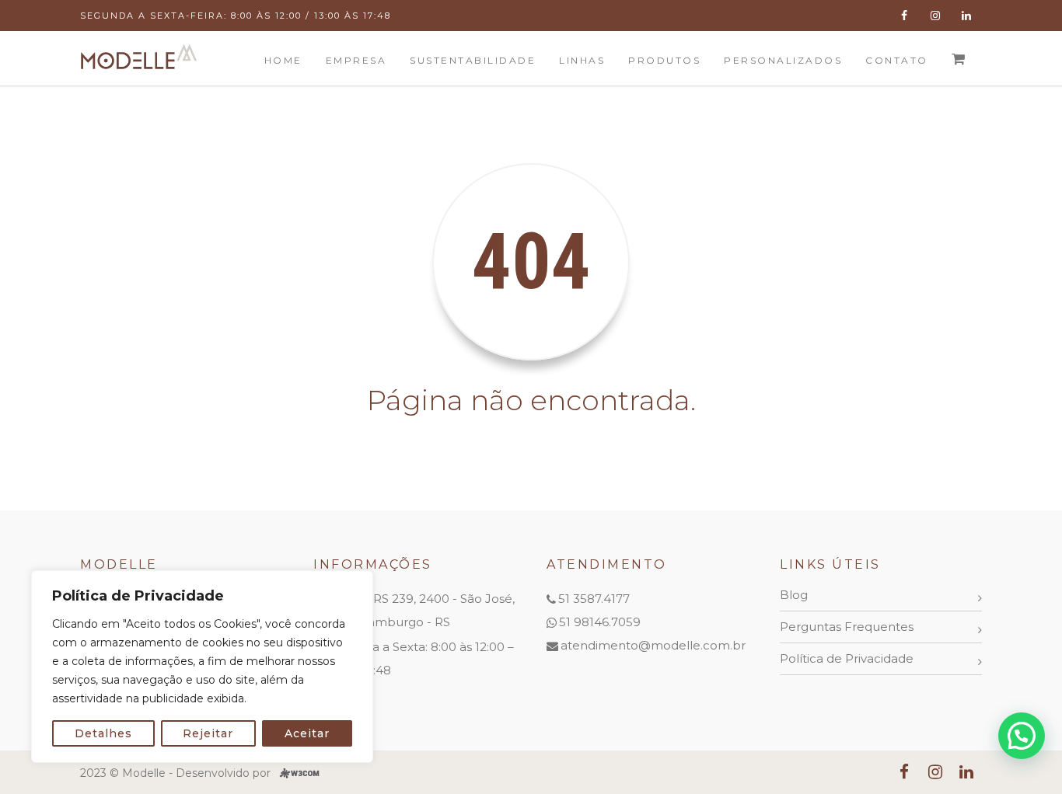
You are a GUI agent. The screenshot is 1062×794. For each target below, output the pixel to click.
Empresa (356, 60)
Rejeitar (208, 733)
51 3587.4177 (594, 598)
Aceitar (307, 733)
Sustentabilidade (473, 60)
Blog (794, 594)
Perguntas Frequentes (847, 626)
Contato (896, 60)
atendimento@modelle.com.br (653, 645)
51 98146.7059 (600, 622)
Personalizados (783, 60)
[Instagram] (935, 15)
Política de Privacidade (847, 658)
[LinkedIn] (966, 15)
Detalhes (103, 733)
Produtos (664, 60)
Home (283, 60)
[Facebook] (904, 15)
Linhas (582, 60)
